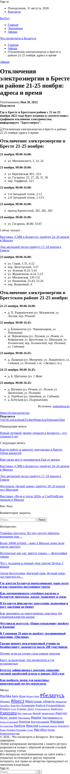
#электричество (19, 412)
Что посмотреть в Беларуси (18, 38)
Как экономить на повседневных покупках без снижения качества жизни (31, 615)
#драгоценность (42, 709)
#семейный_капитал (48, 726)
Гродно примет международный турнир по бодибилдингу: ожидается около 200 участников (33, 645)
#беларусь (52, 695)
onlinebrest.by (61, 406)
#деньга (5, 708)
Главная (13, 24)
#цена (51, 729)
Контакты (14, 11)
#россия (32, 725)
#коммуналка (48, 713)
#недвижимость (52, 717)
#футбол (40, 730)
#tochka (5, 696)
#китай (37, 713)
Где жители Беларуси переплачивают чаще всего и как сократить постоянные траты (34, 585)
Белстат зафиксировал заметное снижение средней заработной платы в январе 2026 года (32, 671)
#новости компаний (9, 722)
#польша (57, 721)
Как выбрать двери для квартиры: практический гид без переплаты (25, 681)
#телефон (11, 730)
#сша (3, 730)
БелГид (5, 18)
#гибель (41, 705)
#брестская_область (40, 701)
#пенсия (24, 721)
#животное (57, 709)
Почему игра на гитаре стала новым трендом (30, 653)
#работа (19, 725)
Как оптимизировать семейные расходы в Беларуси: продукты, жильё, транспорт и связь (33, 595)
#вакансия (60, 701)
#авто (15, 696)
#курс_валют (8, 717)
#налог (36, 717)
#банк (22, 696)
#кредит (61, 713)
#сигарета (63, 725)
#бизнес (5, 701)
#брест (4, 412)
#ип (20, 713)
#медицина (24, 717)
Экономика (15, 28)
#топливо (21, 730)
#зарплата (8, 713)
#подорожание (40, 721)
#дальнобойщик (55, 705)
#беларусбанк (32, 696)
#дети (13, 709)
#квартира (27, 713)
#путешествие (6, 726)
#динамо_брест (25, 708)
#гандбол (15, 705)
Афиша (12, 31)
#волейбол (5, 705)
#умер (30, 730)
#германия (28, 705)
